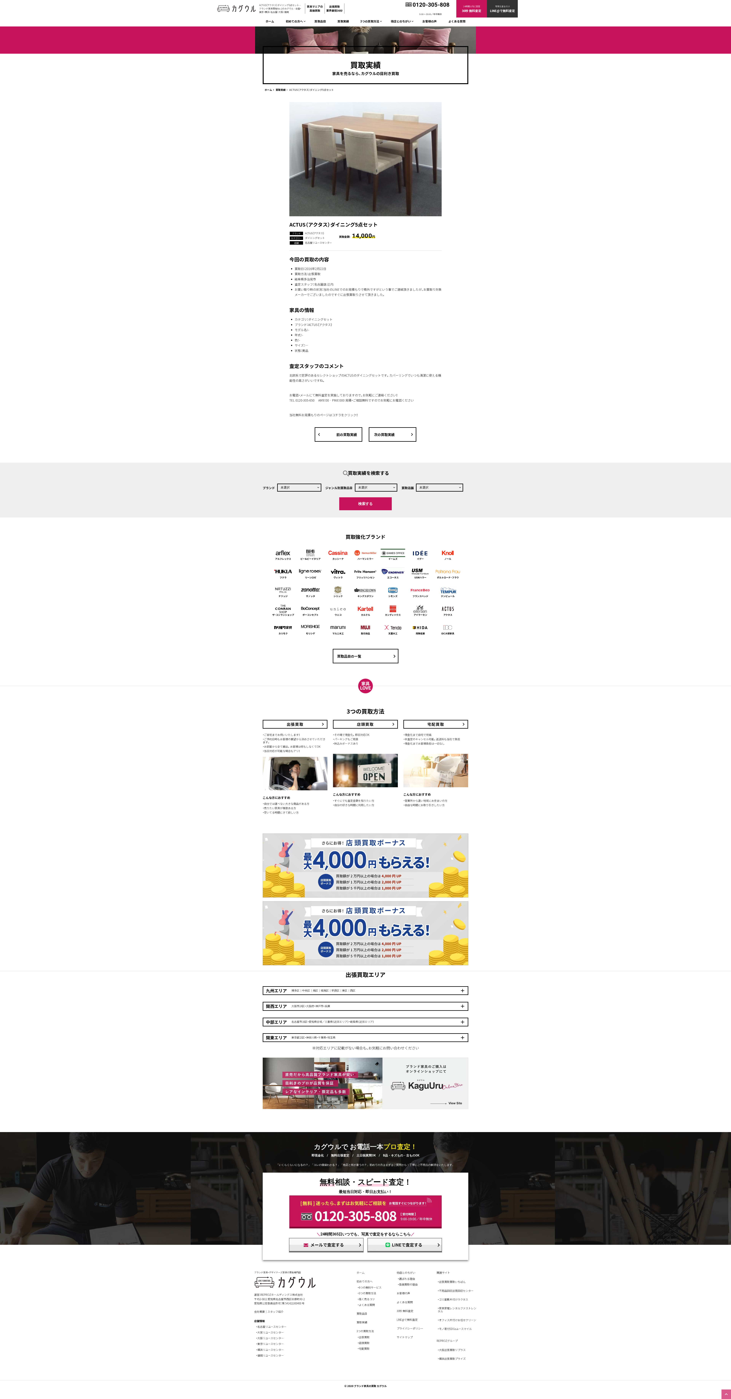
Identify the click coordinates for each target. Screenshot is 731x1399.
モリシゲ (310, 633)
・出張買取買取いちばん (452, 1282)
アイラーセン (420, 614)
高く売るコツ (367, 1299)
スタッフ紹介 (275, 1312)
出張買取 (364, 1337)
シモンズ (392, 596)
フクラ (283, 577)
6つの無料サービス (370, 1287)
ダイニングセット (315, 238)
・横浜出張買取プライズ (452, 1359)
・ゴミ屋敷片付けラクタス (453, 1299)
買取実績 (343, 21)
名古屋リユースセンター (318, 242)
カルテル (365, 614)
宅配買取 (364, 1348)
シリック (338, 596)
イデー (420, 558)
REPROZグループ (447, 1341)
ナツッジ (283, 596)
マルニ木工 (338, 633)
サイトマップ (405, 1337)
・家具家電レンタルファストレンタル (457, 1309)
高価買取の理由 (408, 1284)
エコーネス (393, 577)
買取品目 (320, 21)
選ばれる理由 (407, 1279)
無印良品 (365, 633)
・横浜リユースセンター (270, 1350)
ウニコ (338, 614)
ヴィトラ (338, 577)
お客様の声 (429, 21)
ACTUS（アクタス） (314, 233)
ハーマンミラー (365, 558)
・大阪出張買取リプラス (452, 1350)
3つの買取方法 (367, 1293)
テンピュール (448, 596)
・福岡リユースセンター (270, 1355)
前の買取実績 (336, 434)
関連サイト (443, 1272)
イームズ (392, 558)
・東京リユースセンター (270, 1344)
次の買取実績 (394, 434)
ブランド (269, 487)
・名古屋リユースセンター (271, 1327)
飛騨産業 (420, 633)
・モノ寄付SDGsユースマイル (455, 1329)
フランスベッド (420, 596)
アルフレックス (283, 558)
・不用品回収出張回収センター (456, 1291)
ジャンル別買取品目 (339, 487)
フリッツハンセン (365, 577)
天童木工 (392, 633)
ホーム (270, 21)
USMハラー (420, 577)
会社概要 (259, 1312)
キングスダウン (365, 596)
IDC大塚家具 (447, 633)
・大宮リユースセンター (270, 1332)
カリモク (283, 633)
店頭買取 (364, 1343)
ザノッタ (310, 596)
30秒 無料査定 (405, 1311)
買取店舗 (407, 487)
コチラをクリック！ (345, 415)
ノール (447, 558)
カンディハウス (393, 614)
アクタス (447, 614)
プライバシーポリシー (410, 1328)
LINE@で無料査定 (407, 1320)
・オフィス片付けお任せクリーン (457, 1320)
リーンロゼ (310, 577)
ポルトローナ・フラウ (448, 577)
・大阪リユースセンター (270, 1338)
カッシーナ (338, 558)
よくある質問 (456, 21)
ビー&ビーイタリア (310, 558)
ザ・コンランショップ (283, 614)
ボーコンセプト (310, 614)
